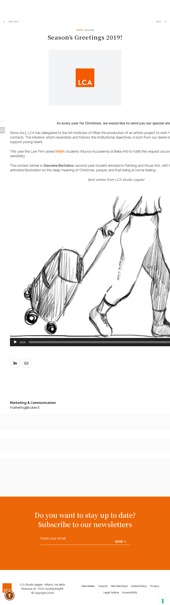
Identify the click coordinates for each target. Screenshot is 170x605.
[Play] (15, 342)
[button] (116, 266)
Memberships (119, 586)
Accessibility (129, 592)
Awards (103, 586)
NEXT (159, 22)
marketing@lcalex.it (25, 407)
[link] (15, 367)
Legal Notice (111, 592)
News (79, 30)
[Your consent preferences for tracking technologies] (163, 601)
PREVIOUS (13, 22)
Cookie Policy (139, 586)
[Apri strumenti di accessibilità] (10, 595)
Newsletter (88, 586)
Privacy (154, 586)
